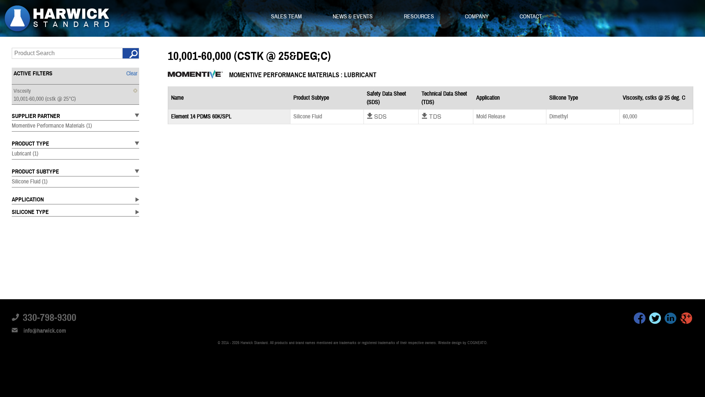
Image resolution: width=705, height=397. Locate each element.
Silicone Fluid (29, 181)
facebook (640, 319)
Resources (419, 16)
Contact (531, 16)
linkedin (670, 319)
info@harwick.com (45, 331)
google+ (686, 319)
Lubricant (25, 153)
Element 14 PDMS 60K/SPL (201, 116)
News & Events (353, 16)
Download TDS (431, 116)
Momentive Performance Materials (52, 125)
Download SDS (377, 116)
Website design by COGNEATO (462, 343)
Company (477, 16)
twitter (655, 319)
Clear (131, 73)
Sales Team (287, 16)
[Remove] (135, 91)
